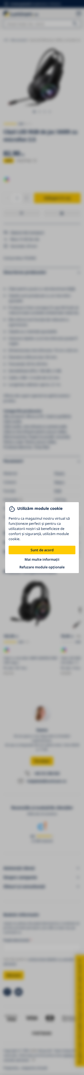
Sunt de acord (42, 550)
